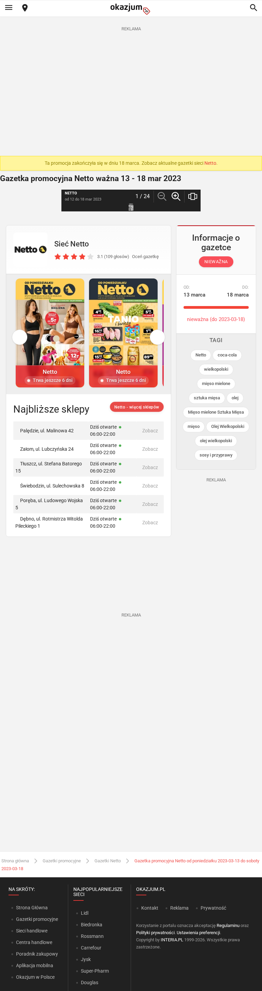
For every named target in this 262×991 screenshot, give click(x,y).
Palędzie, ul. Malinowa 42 (47, 430)
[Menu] (8, 8)
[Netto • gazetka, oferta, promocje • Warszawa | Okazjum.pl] (30, 250)
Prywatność (213, 908)
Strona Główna (32, 907)
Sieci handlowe (31, 930)
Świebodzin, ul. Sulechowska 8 (52, 486)
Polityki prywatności (155, 932)
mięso (194, 426)
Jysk (86, 959)
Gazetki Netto (107, 860)
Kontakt (149, 908)
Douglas (89, 982)
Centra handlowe (34, 942)
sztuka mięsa (207, 397)
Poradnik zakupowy (37, 954)
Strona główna (15, 860)
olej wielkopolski (216, 440)
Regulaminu (228, 925)
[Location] (24, 8)
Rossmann (92, 936)
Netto (210, 163)
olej (235, 397)
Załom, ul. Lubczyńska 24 (47, 449)
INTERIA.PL (172, 939)
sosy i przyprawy (216, 455)
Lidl (84, 913)
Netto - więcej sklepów (136, 407)
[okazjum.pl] (131, 9)
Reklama (179, 908)
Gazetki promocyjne (62, 860)
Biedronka (91, 924)
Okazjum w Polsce (35, 977)
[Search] (253, 8)
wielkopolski (216, 369)
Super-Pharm (95, 971)
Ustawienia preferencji (198, 932)
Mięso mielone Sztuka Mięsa (216, 412)
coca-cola (227, 354)
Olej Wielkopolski (227, 426)
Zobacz (150, 430)
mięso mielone (216, 383)
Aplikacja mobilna (34, 965)
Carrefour (91, 947)
